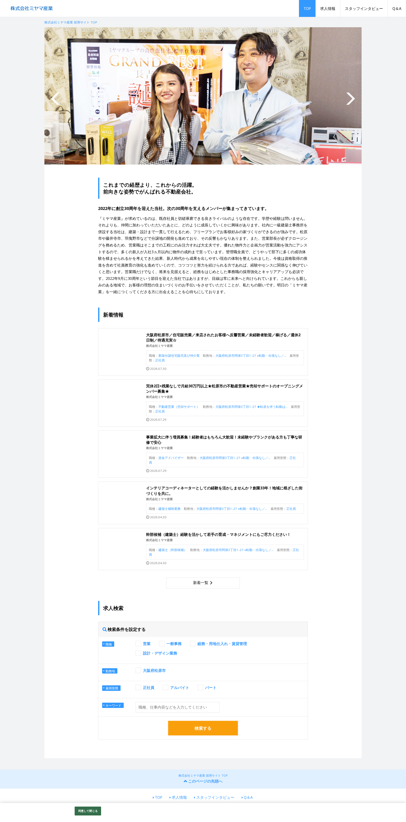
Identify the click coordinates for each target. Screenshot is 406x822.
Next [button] (350, 95)
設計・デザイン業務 (160, 653)
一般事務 (174, 643)
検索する (203, 728)
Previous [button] (56, 95)
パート (211, 687)
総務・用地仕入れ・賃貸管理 (222, 643)
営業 (147, 643)
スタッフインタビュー (364, 8)
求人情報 (327, 8)
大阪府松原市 (154, 670)
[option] (203, 96)
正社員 (148, 687)
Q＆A (396, 8)
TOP (307, 8)
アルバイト (179, 687)
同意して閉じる (88, 811)
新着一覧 (200, 582)
